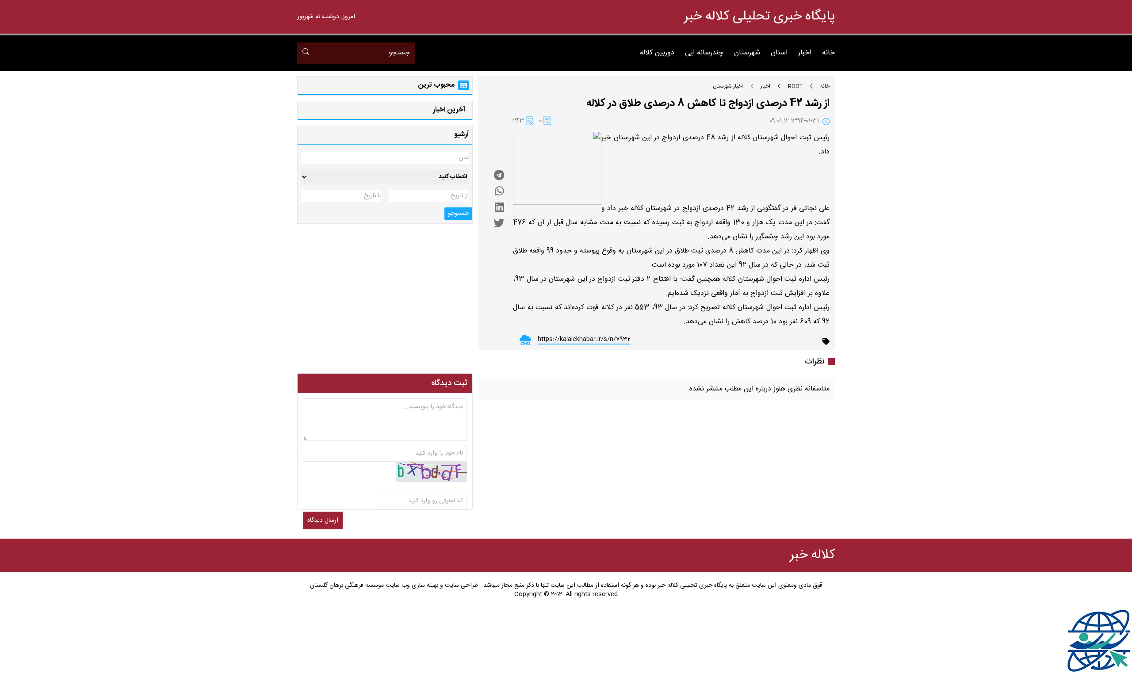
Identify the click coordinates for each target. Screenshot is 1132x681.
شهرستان (747, 53)
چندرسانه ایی (704, 53)
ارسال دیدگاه (322, 520)
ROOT (795, 86)
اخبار (804, 53)
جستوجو (458, 213)
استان (779, 53)
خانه (828, 53)
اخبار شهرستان (728, 86)
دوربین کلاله (657, 53)
